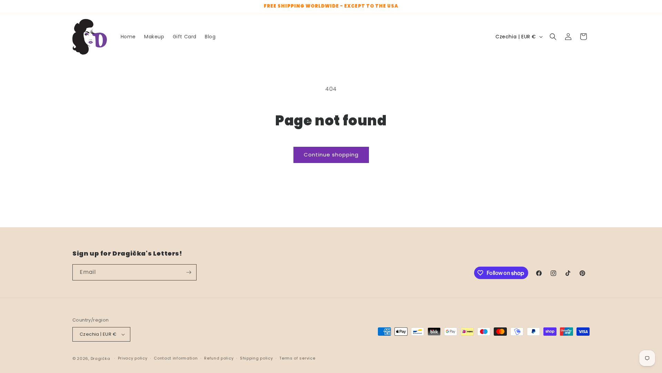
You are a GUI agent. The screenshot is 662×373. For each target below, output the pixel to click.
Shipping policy (256, 358)
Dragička (100, 358)
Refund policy (218, 358)
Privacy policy (133, 358)
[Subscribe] (188, 272)
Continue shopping (331, 154)
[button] (553, 36)
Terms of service (297, 358)
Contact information (176, 358)
